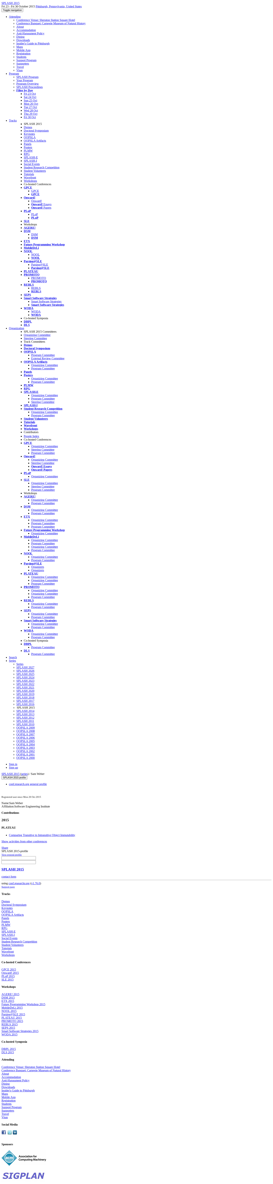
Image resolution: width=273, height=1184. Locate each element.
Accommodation (26, 30)
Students (21, 56)
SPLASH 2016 (25, 704)
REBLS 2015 (9, 1024)
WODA (36, 311)
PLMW (28, 150)
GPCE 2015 (8, 969)
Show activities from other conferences (24, 841)
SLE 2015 (7, 979)
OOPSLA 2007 (25, 734)
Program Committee (43, 355)
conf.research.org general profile (28, 784)
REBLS (36, 288)
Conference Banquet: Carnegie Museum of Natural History (51, 23)
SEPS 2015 (8, 1027)
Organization (16, 328)
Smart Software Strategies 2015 (19, 1031)
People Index (31, 436)
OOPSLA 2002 (25, 751)
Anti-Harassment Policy (30, 33)
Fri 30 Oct (30, 117)
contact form (8, 876)
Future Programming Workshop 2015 (23, 1004)
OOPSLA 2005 (25, 741)
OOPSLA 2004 (25, 744)
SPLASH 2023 (25, 680)
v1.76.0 (35, 883)
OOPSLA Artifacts (35, 140)
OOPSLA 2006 (25, 737)
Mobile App (23, 50)
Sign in (13, 764)
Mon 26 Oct (31, 103)
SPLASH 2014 (25, 711)
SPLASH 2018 (25, 697)
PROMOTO (38, 278)
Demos (28, 127)
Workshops (30, 180)
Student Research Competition (41, 167)
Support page (8, 886)
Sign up (13, 767)
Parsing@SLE (39, 264)
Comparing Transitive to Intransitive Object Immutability (42, 835)
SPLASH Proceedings (29, 87)
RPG (27, 154)
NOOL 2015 (9, 1011)
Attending (15, 16)
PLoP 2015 (8, 976)
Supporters (22, 63)
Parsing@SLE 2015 (13, 1014)
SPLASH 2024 (25, 677)
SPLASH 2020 (25, 690)
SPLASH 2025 (25, 674)
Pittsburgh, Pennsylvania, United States (59, 6)
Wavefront (30, 177)
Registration (23, 53)
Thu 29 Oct (30, 113)
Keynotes (29, 134)
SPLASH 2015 (10, 773)
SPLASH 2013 (25, 714)
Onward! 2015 (10, 972)
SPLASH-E (31, 157)
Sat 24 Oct (30, 97)
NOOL (35, 254)
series (24, 773)
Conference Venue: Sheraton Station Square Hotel (45, 20)
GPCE (35, 190)
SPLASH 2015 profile (14, 777)
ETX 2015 (7, 1001)
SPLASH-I (30, 160)
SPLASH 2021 (25, 687)
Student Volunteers (35, 170)
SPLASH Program (27, 77)
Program (14, 73)
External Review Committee (47, 358)
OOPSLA (30, 137)
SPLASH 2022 (25, 684)
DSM (34, 234)
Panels (27, 144)
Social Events (32, 164)
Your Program (24, 80)
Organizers (37, 566)
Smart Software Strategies (46, 301)
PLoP (34, 214)
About (20, 26)
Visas (19, 70)
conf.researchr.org (19, 883)
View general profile (11, 854)
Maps (19, 46)
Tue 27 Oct (30, 107)
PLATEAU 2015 (11, 1017)
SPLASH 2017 (25, 700)
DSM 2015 (8, 997)
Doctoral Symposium (36, 130)
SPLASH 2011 (25, 721)
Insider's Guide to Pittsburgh (33, 43)
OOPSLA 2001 (25, 754)
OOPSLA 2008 (25, 731)
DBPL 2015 (8, 1049)
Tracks (13, 120)
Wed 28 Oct (31, 110)
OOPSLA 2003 (25, 747)
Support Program (26, 60)
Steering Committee (35, 338)
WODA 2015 (9, 1034)
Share (4, 847)
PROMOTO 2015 (12, 1021)
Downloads (23, 40)
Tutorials (29, 174)
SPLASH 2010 (25, 724)
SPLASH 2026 (25, 670)
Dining (20, 36)
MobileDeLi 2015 (12, 1007)
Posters (28, 147)
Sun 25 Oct (30, 100)
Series (19, 664)
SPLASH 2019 (25, 694)
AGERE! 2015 (10, 994)
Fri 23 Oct (30, 93)
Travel (20, 66)
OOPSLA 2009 (25, 727)
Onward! (36, 201)
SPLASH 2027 (25, 667)
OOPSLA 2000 (25, 757)
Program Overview (27, 83)
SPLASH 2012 (25, 717)
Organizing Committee (37, 335)
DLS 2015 (7, 1052)
